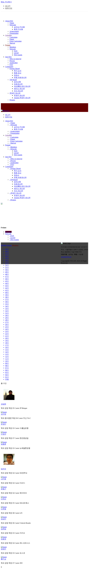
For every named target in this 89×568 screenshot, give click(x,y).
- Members (13, 147)
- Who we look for (16, 159)
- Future (12, 139)
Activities (8, 135)
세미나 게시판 (19, 89)
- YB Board (14, 180)
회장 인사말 (18, 29)
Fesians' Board (15, 69)
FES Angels (18, 55)
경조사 (16, 75)
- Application (14, 163)
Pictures (12, 100)
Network (13, 49)
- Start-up (13, 143)
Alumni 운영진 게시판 (22, 98)
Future (12, 39)
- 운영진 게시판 (15, 193)
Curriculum (13, 37)
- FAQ (12, 165)
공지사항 (17, 82)
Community (9, 167)
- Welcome (13, 125)
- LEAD (12, 238)
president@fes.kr (66, 257)
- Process (13, 161)
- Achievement (15, 131)
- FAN (12, 236)
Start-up (12, 43)
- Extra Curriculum (16, 141)
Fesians (7, 145)
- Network (13, 149)
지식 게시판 (18, 91)
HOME (3, 245)
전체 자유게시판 (20, 77)
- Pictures (13, 200)
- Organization (14, 133)
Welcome (13, 25)
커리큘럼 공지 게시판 (22, 86)
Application (14, 63)
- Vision (12, 123)
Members (13, 47)
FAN (15, 51)
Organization (14, 33)
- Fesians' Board (15, 168)
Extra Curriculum (15, 41)
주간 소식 (17, 71)
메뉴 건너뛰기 (6, 2)
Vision (12, 23)
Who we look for (15, 59)
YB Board (13, 80)
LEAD (16, 53)
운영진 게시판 (15, 93)
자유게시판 (18, 84)
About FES (9, 121)
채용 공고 (17, 73)
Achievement (14, 31)
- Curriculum (14, 137)
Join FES (8, 157)
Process (12, 61)
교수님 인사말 (19, 27)
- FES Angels (14, 240)
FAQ (11, 65)
